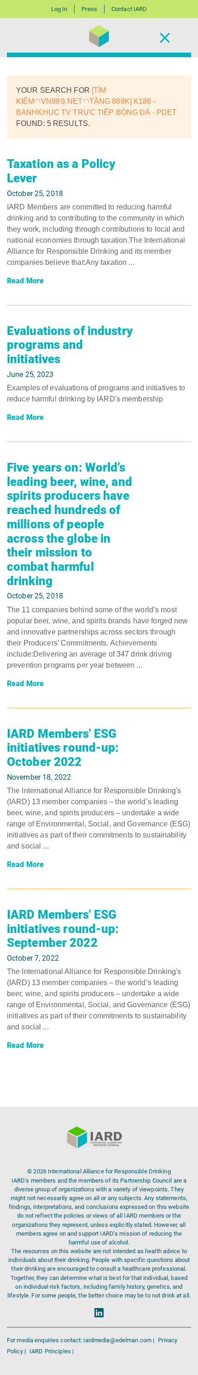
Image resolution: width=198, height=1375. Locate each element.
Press (89, 9)
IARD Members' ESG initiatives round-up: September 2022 (63, 929)
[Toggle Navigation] (164, 37)
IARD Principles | (51, 1351)
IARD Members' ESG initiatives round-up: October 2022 (63, 748)
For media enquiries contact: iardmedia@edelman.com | (81, 1340)
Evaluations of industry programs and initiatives (70, 345)
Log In (59, 9)
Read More (25, 280)
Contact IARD (129, 9)
